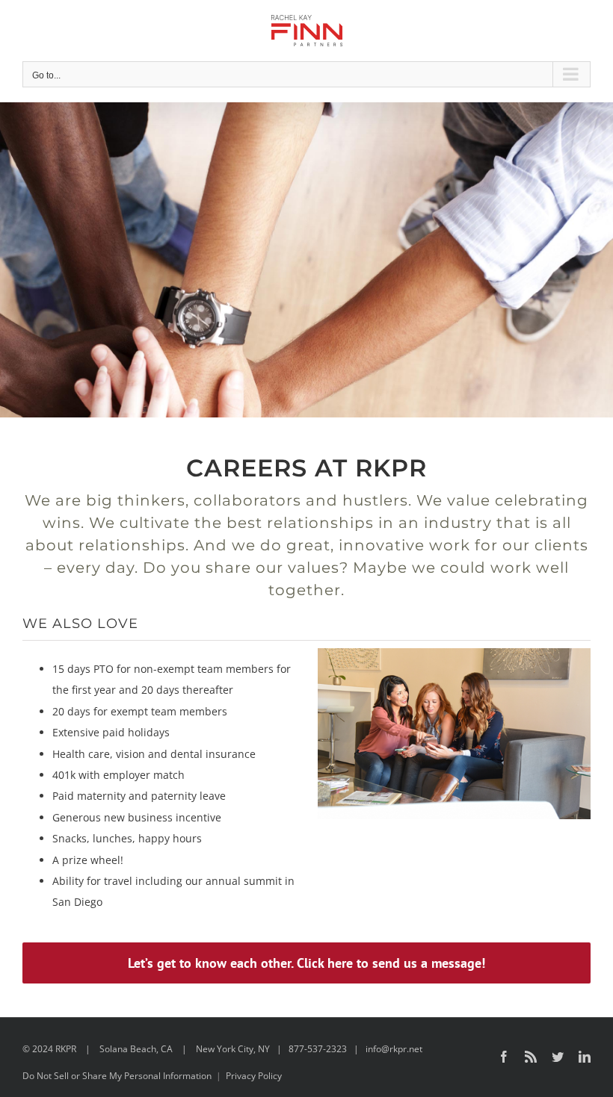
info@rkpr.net (394, 1048)
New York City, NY (233, 1048)
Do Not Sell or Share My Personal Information (117, 1075)
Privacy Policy (254, 1075)
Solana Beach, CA (136, 1048)
